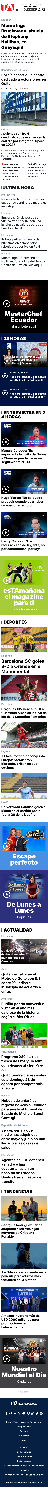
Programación (24, 1426)
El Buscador (24, 1435)
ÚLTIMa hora (18, 187)
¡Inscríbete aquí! (24, 326)
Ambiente (6, 998)
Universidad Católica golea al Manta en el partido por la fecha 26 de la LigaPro (23, 810)
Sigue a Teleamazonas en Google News (24, 1422)
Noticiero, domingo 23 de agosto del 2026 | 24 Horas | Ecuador (27, 360)
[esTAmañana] (6, 580)
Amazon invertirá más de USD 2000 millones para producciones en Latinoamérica (20, 1321)
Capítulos (24, 917)
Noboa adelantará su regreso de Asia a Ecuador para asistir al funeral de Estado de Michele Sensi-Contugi (23, 1109)
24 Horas (15, 338)
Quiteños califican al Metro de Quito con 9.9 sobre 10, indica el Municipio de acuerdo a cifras (21, 983)
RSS (24, 1440)
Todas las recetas (24, 609)
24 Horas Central (19, 389)
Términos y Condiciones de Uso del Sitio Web (24, 1475)
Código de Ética (24, 1452)
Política (4, 129)
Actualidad (18, 930)
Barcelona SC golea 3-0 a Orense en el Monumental (23, 666)
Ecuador (6, 19)
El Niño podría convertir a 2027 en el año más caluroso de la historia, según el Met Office (22, 1010)
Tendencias (18, 1191)
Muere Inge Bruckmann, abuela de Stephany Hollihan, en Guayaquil (22, 36)
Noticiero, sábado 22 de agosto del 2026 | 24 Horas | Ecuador (28, 378)
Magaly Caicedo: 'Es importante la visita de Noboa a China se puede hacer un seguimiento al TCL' (24, 456)
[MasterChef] (6, 303)
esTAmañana (8, 1051)
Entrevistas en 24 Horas (23, 414)
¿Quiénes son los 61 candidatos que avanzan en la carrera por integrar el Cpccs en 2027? (23, 139)
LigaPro (5, 802)
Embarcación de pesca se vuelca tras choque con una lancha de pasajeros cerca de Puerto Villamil (22, 223)
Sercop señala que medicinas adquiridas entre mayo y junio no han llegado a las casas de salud (23, 1139)
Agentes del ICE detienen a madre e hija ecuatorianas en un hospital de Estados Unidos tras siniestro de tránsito (22, 1171)
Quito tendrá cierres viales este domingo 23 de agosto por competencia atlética (23, 1081)
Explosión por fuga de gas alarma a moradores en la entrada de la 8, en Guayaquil (37, 170)
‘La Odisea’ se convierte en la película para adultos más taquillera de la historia (23, 1276)
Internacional (8, 936)
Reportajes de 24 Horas (14, 69)
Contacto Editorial (24, 1456)
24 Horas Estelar (19, 372)
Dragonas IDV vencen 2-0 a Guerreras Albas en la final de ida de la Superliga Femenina (24, 713)
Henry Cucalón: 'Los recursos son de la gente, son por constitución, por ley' (24, 545)
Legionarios (8, 751)
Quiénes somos (24, 1461)
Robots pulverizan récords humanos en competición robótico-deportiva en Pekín (21, 243)
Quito (4, 969)
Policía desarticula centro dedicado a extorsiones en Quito (23, 79)
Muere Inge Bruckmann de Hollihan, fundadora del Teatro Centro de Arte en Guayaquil (23, 261)
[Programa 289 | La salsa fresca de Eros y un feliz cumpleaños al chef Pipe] (5, 1043)
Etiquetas (24, 1447)
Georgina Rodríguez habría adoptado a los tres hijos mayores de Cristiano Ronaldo (21, 1230)
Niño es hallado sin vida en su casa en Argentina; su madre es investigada (24, 202)
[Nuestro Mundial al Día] (6, 1358)
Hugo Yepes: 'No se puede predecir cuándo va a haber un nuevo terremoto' (22, 501)
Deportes (6, 655)
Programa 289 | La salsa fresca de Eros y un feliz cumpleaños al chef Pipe (22, 1061)
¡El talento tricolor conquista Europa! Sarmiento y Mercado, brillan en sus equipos (23, 761)
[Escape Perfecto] (6, 846)
